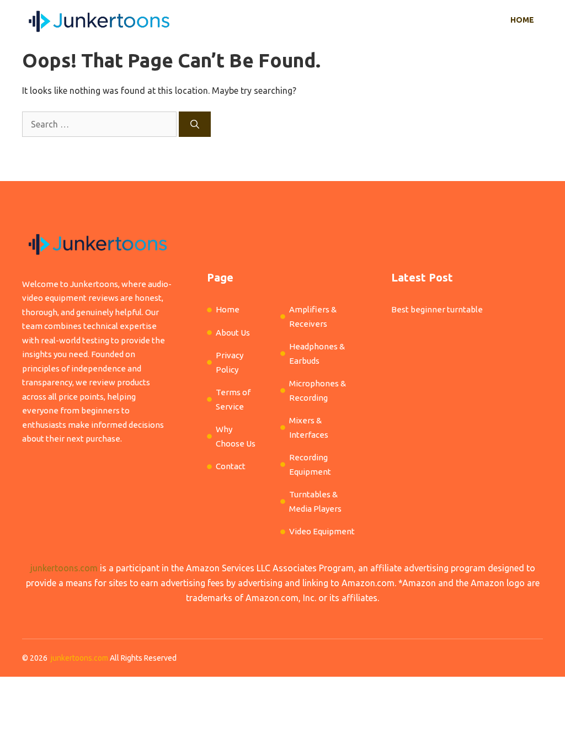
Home (522, 19)
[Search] (195, 124)
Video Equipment (322, 531)
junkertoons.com (64, 568)
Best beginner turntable (437, 309)
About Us (233, 332)
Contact (231, 466)
